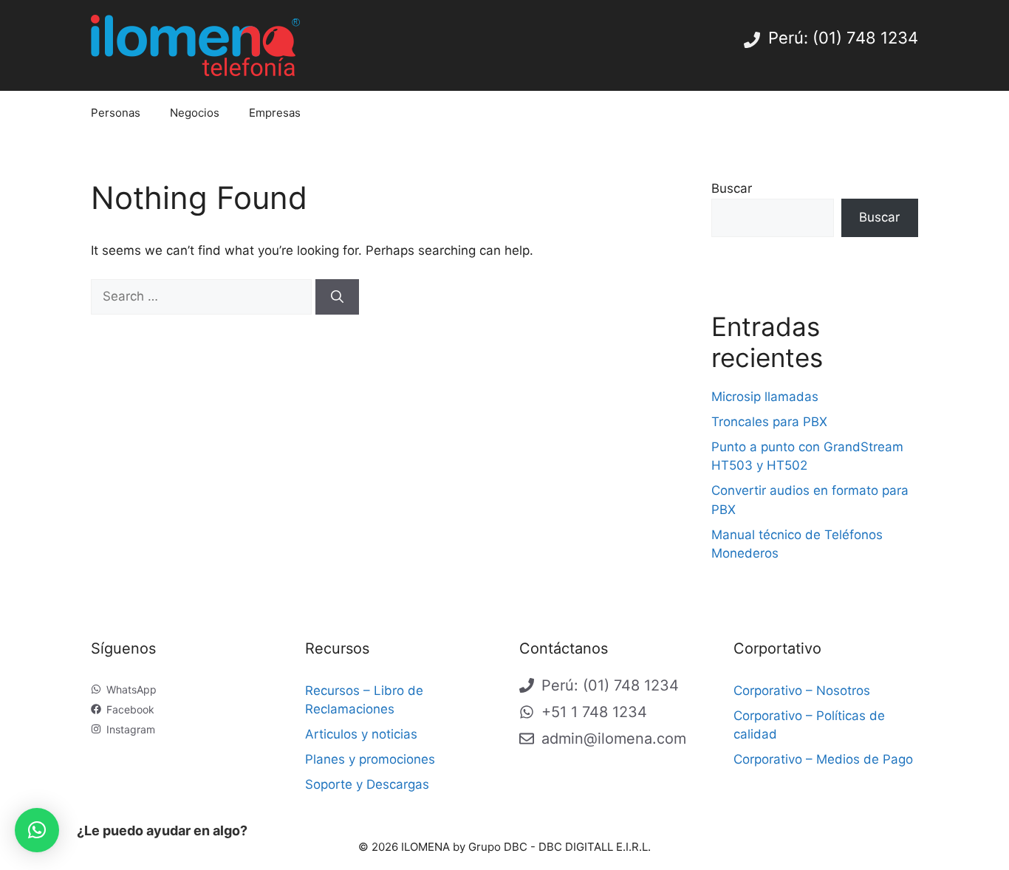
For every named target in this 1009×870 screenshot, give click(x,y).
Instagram (130, 729)
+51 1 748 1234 (594, 712)
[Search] (337, 297)
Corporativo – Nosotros (801, 690)
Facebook (130, 709)
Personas (115, 113)
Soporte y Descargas (367, 784)
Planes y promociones (370, 759)
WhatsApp (131, 689)
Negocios (194, 113)
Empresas (275, 113)
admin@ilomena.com (613, 738)
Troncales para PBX (769, 421)
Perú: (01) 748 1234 (843, 37)
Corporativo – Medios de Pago (823, 759)
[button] (37, 830)
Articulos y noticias (361, 734)
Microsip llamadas (764, 396)
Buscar (731, 188)
